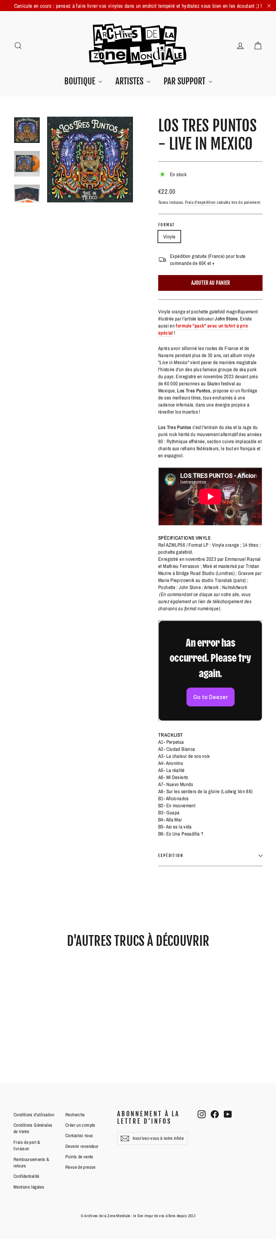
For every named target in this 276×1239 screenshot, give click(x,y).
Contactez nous (79, 1135)
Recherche (74, 1115)
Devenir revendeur (81, 1146)
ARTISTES (130, 81)
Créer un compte (80, 1125)
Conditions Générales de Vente (33, 1128)
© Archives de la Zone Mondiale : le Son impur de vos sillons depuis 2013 (138, 1215)
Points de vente (79, 1157)
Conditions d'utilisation (33, 1115)
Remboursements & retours (31, 1162)
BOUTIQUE (80, 81)
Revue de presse (80, 1167)
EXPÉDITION (170, 855)
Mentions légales (28, 1187)
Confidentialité (26, 1176)
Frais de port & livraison (26, 1145)
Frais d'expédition (200, 202)
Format (166, 225)
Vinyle (169, 236)
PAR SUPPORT (185, 81)
